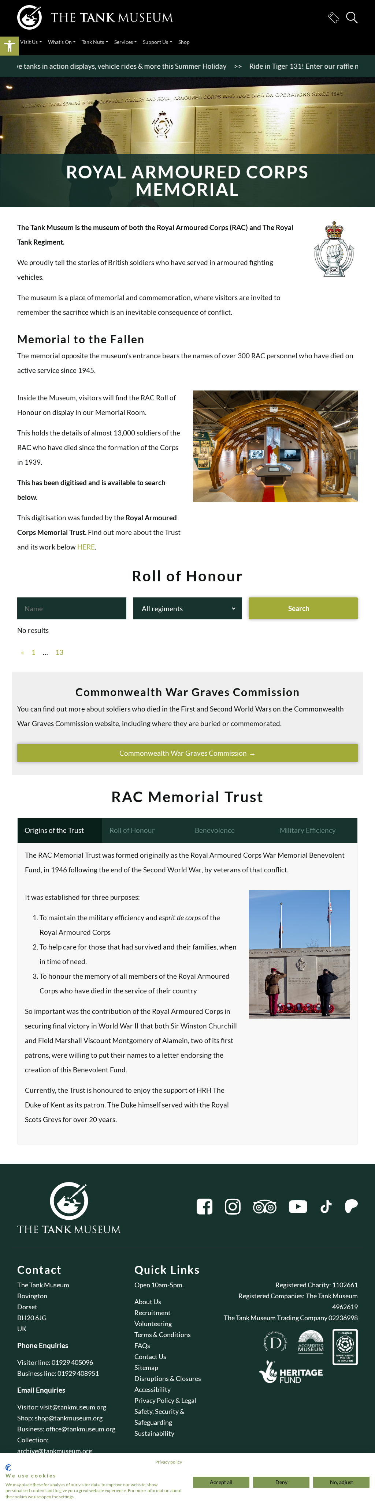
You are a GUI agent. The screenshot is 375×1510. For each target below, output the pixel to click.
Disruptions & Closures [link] (167, 1378)
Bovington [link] (32, 1296)
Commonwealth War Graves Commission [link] (183, 753)
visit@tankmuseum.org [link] (73, 1407)
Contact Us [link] (150, 1356)
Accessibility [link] (152, 1389)
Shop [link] (184, 42)
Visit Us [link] (29, 42)
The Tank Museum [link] (43, 1285)
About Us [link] (147, 1302)
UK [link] (21, 1329)
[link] (9, 46)
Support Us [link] (155, 42)
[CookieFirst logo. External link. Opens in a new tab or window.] (8, 1467)
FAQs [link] (142, 1345)
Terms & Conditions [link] (162, 1334)
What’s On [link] (60, 42)
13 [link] (59, 652)
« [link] (22, 652)
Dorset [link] (27, 1307)
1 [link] (33, 652)
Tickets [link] (333, 17)
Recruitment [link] (152, 1313)
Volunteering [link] (153, 1324)
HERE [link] (86, 547)
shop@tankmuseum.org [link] (69, 1418)
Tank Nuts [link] (93, 42)
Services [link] (123, 42)
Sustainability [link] (154, 1433)
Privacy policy (168, 1462)
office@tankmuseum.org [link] (80, 1429)
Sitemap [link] (146, 1367)
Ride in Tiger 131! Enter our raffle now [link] (288, 66)
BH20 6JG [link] (32, 1318)
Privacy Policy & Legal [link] (165, 1400)
